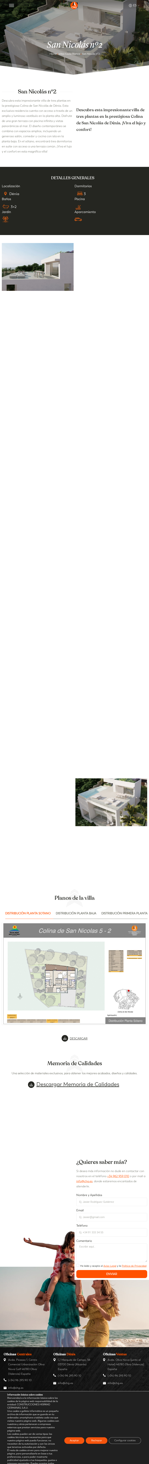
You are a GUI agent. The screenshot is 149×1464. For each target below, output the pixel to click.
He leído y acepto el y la (113, 1266)
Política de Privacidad (134, 1266)
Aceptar (74, 1440)
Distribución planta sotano (28, 913)
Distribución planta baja (76, 913)
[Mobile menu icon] (11, 5)
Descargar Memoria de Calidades (77, 1084)
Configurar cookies (125, 1440)
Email (80, 1210)
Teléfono (82, 1225)
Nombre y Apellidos (89, 1195)
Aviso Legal (109, 1266)
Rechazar (96, 1440)
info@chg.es (84, 1181)
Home (53, 53)
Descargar (79, 1038)
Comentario (84, 1241)
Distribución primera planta (124, 913)
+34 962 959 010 (118, 1176)
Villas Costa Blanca (69, 53)
